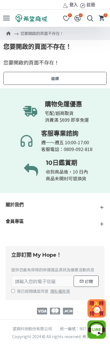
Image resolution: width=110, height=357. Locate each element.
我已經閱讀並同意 (43, 291)
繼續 (55, 78)
